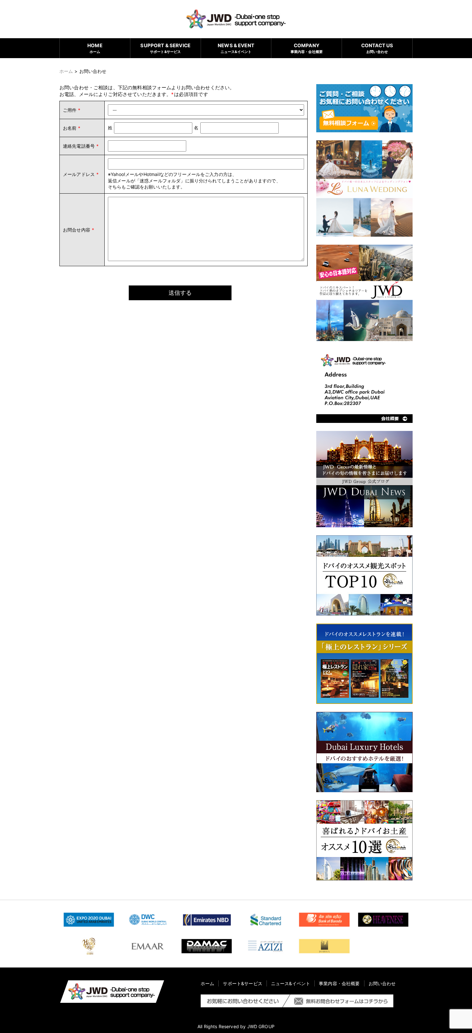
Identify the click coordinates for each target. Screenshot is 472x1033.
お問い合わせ (377, 48)
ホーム (94, 48)
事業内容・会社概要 (307, 48)
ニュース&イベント (236, 48)
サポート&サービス (165, 48)
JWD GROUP (261, 1026)
